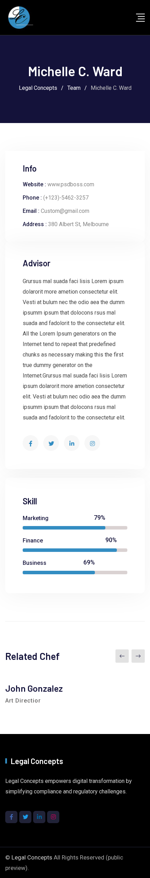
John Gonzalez (34, 688)
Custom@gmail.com (65, 211)
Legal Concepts (32, 857)
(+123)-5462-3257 (66, 197)
